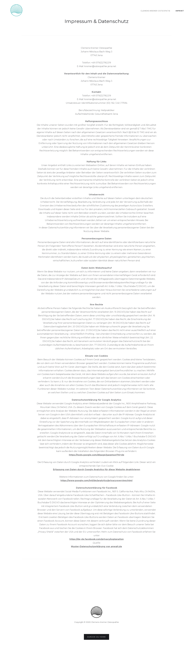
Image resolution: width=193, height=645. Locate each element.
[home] (16, 10)
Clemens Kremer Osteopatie (155, 11)
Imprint (180, 11)
